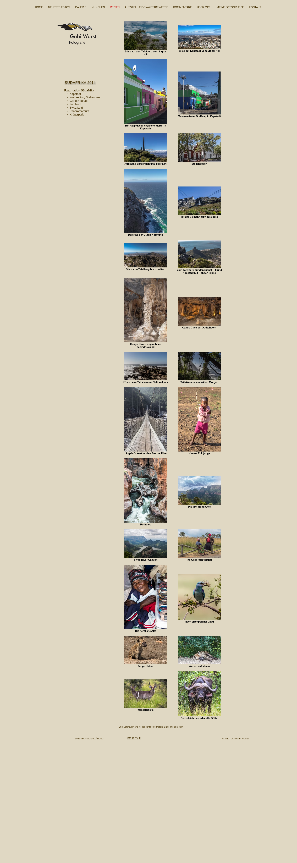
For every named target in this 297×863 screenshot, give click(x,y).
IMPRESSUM (134, 738)
